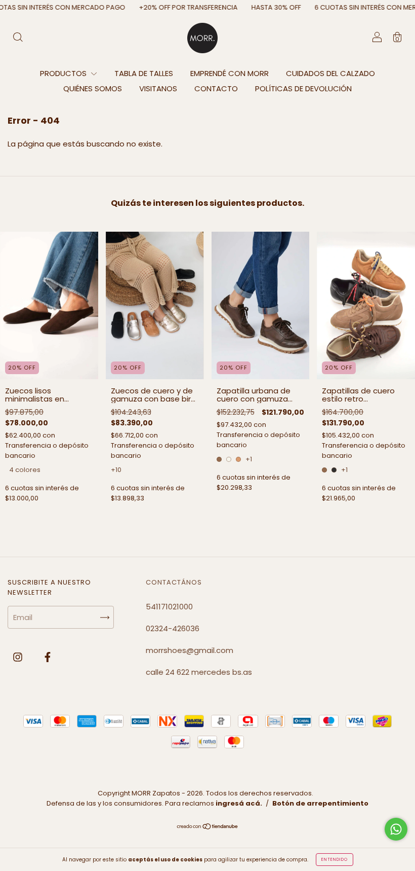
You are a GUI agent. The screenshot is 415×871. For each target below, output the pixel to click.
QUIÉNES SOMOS (92, 88)
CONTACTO (216, 88)
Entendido (334, 859)
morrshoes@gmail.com (189, 650)
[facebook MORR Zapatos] (47, 656)
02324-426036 (172, 628)
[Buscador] (18, 38)
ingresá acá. (239, 803)
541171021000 (169, 606)
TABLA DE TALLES (143, 73)
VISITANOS (158, 88)
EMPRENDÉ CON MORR (229, 73)
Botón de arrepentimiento (320, 803)
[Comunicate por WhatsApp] (396, 829)
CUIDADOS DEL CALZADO (330, 73)
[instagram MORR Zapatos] (19, 656)
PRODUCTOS (64, 73)
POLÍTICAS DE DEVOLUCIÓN (303, 88)
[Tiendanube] (207, 826)
